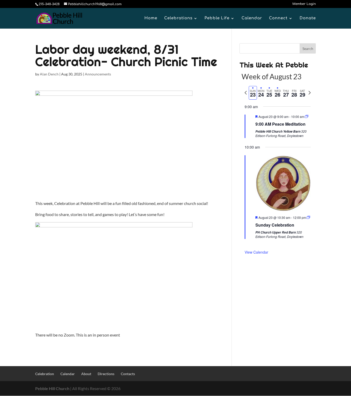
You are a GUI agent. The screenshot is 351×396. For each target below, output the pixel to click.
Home (150, 18)
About (86, 374)
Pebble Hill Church (52, 388)
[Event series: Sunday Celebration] (308, 217)
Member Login (304, 4)
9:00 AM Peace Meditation (280, 124)
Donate (308, 18)
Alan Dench (49, 74)
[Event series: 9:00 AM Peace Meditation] (306, 116)
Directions (106, 374)
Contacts (128, 374)
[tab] (253, 93)
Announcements (98, 74)
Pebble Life (217, 18)
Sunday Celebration (274, 225)
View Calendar (256, 252)
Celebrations (178, 18)
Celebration (44, 374)
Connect (278, 18)
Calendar (252, 18)
